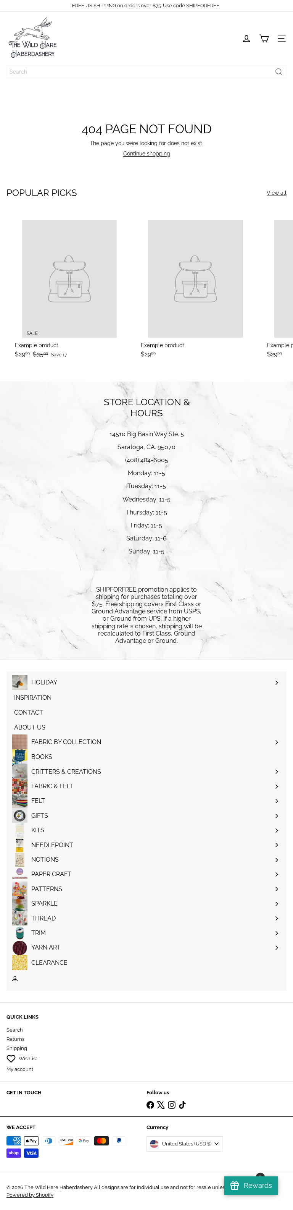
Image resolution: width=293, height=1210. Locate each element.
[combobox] (146, 72)
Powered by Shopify (29, 1195)
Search (14, 1030)
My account (19, 1069)
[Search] (279, 72)
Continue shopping (146, 153)
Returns (15, 1039)
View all (277, 193)
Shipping (16, 1048)
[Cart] (264, 39)
